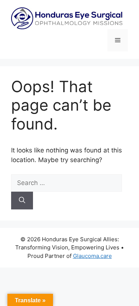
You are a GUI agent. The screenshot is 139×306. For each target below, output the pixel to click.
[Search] (22, 200)
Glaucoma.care (92, 255)
